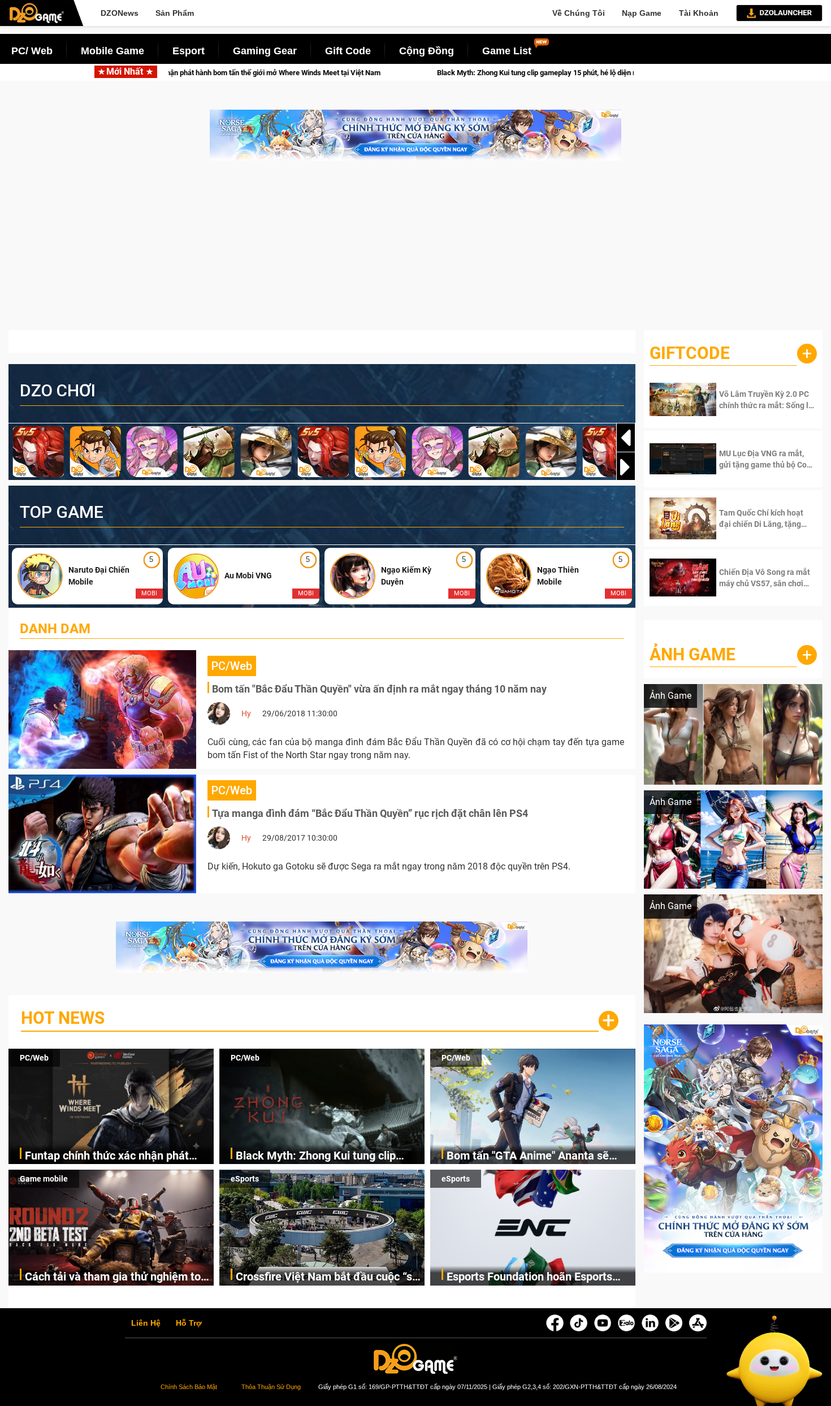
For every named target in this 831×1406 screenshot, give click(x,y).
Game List (506, 51)
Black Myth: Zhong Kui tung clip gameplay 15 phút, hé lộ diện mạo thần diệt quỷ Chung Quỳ (434, 72)
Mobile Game (112, 51)
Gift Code (348, 51)
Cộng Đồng (426, 51)
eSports (245, 1178)
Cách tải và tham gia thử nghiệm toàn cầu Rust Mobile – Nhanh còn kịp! (119, 1277)
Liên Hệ (146, 1323)
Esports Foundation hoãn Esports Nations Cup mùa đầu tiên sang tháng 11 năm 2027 (529, 1277)
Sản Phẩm (174, 13)
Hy (246, 713)
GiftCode (690, 353)
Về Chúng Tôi (578, 13)
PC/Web (34, 1057)
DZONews (119, 13)
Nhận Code (757, 400)
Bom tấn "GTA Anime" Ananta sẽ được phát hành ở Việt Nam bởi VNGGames (528, 1156)
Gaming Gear (265, 51)
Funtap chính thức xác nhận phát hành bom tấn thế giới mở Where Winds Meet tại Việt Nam (107, 1156)
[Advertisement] (415, 251)
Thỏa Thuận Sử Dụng (271, 1386)
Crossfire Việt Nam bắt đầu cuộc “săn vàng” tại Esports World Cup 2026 (330, 1277)
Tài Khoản (699, 13)
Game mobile (44, 1178)
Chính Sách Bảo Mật (189, 1386)
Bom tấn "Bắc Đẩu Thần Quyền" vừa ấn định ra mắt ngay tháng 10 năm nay (379, 689)
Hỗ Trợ (189, 1323)
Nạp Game (641, 13)
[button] (625, 467)
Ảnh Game (692, 654)
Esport (188, 51)
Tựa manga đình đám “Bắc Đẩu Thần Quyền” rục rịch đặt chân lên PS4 (370, 813)
